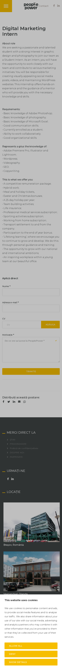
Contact (43, 6)
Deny (12, 654)
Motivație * (8, 335)
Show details (18, 662)
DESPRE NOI (17, 452)
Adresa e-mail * (10, 302)
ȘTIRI (12, 440)
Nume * (6, 286)
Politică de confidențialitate (24, 448)
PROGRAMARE (18, 444)
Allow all (15, 645)
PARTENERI (16, 457)
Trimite (31, 371)
